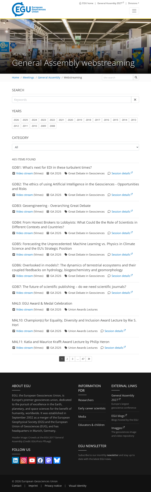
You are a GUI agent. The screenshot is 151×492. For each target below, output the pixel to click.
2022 (52, 119)
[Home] (29, 9)
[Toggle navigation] (134, 10)
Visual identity (77, 485)
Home (15, 77)
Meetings (28, 77)
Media (82, 416)
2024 (34, 119)
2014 (124, 119)
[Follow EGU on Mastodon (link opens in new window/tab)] (48, 461)
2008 (52, 126)
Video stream (24, 173)
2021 (61, 119)
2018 (88, 119)
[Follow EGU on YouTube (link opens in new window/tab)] (32, 461)
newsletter (112, 455)
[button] (135, 99)
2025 (25, 119)
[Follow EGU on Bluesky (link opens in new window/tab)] (56, 461)
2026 (16, 119)
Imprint (33, 485)
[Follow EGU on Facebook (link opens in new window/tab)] (40, 461)
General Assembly (49, 77)
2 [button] (67, 358)
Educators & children (91, 425)
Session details (121, 173)
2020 (70, 119)
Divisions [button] (132, 3)
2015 (115, 119)
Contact (16, 485)
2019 (79, 119)
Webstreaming (73, 77)
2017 (97, 119)
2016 (106, 119)
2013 (133, 119)
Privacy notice (53, 485)
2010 (34, 126)
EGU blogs (117, 416)
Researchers (86, 400)
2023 (43, 119)
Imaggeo (116, 428)
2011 (25, 126)
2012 (16, 126)
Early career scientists (92, 408)
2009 (43, 126)
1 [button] (62, 358)
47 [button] (83, 358)
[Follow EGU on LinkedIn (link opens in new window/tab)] (15, 461)
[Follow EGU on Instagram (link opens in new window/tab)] (23, 461)
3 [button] (72, 358)
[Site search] (136, 77)
